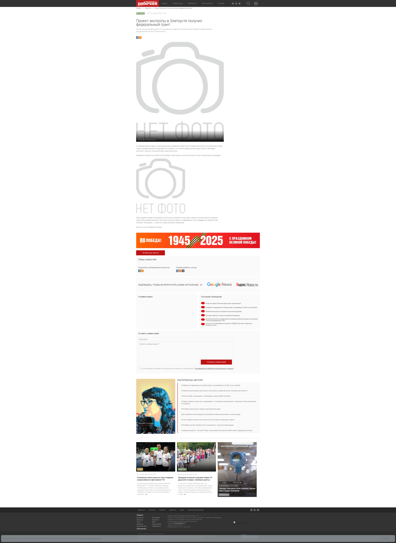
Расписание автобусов (196, 510)
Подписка (172, 510)
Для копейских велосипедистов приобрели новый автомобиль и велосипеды (210, 414)
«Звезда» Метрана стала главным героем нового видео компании (237, 489)
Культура (140, 520)
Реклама (221, 3)
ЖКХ (153, 522)
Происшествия (142, 526)
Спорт (139, 522)
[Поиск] (248, 3)
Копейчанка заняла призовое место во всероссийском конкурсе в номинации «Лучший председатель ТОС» (232, 319)
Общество (140, 517)
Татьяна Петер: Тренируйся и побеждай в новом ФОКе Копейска (206, 396)
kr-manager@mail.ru (179, 523)
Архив (182, 510)
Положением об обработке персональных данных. (214, 369)
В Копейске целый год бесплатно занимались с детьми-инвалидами (207, 425)
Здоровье (140, 524)
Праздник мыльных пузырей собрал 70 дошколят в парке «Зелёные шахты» (195, 478)
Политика (155, 520)
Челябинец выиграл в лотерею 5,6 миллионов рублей (224, 311)
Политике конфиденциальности (92, 538)
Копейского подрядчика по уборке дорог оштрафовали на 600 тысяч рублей (231, 307)
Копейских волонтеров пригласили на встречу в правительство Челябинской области (214, 391)
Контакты (152, 510)
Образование (156, 524)
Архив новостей (207, 3)
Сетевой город (178, 3)
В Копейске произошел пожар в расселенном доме (200, 409)
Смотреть (236, 482)
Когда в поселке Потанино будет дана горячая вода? (223, 303)
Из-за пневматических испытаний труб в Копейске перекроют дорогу (208, 420)
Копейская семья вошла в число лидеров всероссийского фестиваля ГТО (155, 478)
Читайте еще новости (150, 253)
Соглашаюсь (386, 538)
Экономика (156, 517)
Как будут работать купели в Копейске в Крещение (223, 315)
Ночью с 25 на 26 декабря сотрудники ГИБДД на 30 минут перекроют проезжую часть (229, 324)
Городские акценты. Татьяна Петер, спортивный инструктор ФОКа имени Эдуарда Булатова (216, 430)
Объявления (192, 3)
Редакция (141, 510)
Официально (156, 526)
